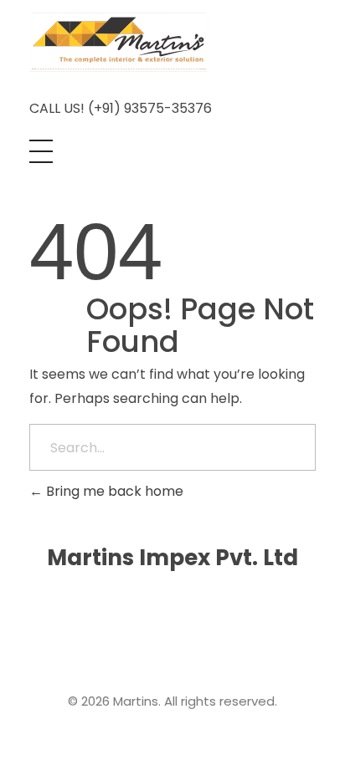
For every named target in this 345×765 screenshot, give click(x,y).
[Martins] (119, 41)
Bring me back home (113, 491)
